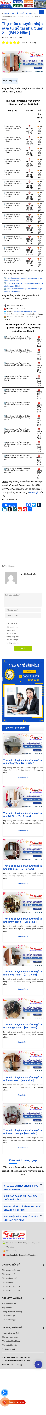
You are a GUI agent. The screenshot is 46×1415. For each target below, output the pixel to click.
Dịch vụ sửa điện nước (11, 1286)
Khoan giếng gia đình (10, 1333)
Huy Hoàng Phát (28, 574)
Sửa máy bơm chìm (10, 1337)
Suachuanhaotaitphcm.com (25, 311)
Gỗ (22, 13)
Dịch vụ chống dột (9, 1282)
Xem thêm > (23, 778)
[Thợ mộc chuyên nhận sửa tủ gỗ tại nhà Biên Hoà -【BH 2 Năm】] (23, 1062)
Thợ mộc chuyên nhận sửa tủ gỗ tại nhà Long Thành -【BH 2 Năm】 (22, 973)
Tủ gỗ (28, 13)
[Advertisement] (23, 538)
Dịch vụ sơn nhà (8, 1274)
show (14, 81)
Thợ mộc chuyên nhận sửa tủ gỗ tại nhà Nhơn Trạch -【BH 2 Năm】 (22, 920)
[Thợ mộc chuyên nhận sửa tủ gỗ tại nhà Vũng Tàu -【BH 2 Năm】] (23, 744)
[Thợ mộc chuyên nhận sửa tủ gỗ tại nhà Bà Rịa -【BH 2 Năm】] (23, 797)
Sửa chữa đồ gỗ (8, 1316)
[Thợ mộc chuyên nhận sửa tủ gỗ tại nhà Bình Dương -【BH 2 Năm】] (23, 1115)
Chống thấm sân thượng (12, 1312)
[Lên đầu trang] (38, 1364)
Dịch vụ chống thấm (10, 1278)
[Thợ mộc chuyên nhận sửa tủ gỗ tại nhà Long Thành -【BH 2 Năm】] (23, 956)
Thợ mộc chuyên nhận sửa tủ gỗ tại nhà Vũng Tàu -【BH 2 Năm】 (22, 762)
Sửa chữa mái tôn (9, 1304)
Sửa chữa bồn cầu (9, 1345)
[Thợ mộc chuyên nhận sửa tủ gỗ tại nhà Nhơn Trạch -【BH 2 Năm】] (23, 903)
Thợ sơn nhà (7, 1308)
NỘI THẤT (15, 13)
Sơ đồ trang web (8, 1349)
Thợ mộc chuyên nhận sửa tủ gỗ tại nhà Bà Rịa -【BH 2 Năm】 (22, 814)
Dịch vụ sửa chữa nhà (11, 1270)
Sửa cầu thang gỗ (9, 1320)
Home (6, 13)
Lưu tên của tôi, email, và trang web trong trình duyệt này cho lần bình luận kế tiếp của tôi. (13, 633)
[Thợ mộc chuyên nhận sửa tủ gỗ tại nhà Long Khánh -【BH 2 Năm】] (23, 1009)
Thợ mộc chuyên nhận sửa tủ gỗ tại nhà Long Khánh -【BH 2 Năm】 (22, 1026)
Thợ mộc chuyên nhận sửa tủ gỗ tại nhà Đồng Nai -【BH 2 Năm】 (22, 867)
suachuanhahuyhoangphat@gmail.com (22, 1255)
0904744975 (11, 1251)
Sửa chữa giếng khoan (11, 1341)
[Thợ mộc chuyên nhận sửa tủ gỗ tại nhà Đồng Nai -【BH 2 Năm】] (23, 850)
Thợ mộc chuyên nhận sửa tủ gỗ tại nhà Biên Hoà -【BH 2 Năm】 (22, 1079)
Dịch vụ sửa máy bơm (11, 1290)
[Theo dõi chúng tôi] (13, 1364)
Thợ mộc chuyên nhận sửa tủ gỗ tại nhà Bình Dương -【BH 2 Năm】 (22, 1132)
